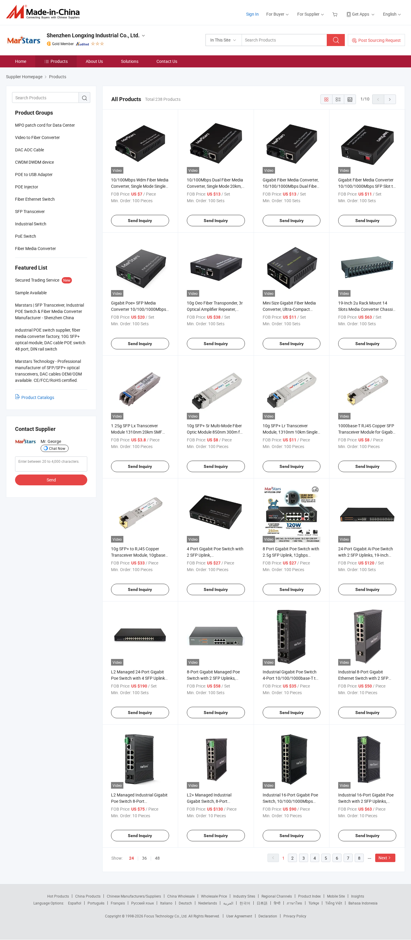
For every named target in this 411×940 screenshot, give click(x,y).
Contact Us (166, 61)
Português (96, 903)
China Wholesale (181, 896)
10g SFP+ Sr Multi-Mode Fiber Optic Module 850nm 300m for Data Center (215, 432)
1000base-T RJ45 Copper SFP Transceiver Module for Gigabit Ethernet (366, 432)
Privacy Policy (294, 916)
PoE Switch (25, 236)
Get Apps (360, 14)
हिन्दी (277, 903)
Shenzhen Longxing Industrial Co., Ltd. (93, 35)
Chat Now (57, 448)
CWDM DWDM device (34, 162)
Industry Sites (244, 896)
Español (74, 903)
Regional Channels (276, 896)
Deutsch (185, 903)
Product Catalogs (37, 397)
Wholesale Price (214, 896)
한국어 (244, 903)
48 (157, 858)
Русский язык (142, 903)
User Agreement (239, 916)
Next (383, 858)
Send (51, 480)
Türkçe (313, 903)
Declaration (267, 916)
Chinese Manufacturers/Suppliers (134, 896)
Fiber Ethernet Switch (35, 199)
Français (118, 903)
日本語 (262, 903)
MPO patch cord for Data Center (45, 125)
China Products (87, 896)
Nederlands (207, 903)
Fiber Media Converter (35, 248)
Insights (357, 896)
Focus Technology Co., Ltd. (166, 916)
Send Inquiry (140, 220)
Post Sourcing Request (379, 40)
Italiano (166, 903)
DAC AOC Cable (29, 150)
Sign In (252, 14)
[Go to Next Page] (390, 99)
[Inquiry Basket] (335, 14)
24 (131, 858)
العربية (228, 903)
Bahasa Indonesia (363, 903)
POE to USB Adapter (34, 174)
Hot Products (58, 896)
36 (144, 858)
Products (59, 61)
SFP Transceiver (30, 211)
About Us (94, 61)
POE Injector (26, 187)
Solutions (129, 61)
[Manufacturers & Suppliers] (44, 12)
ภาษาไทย (294, 903)
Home (20, 61)
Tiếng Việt (333, 903)
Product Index (309, 896)
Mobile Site (336, 896)
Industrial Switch (30, 224)
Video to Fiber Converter (37, 137)
